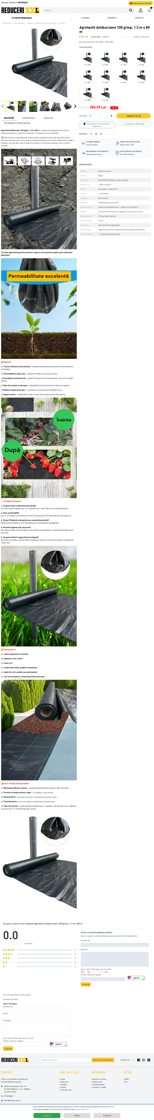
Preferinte (107, 1115)
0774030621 (8, 1096)
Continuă (85, 984)
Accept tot (47, 1115)
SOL (126, 1082)
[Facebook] (138, 1060)
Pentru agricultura (19, 23)
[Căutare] (132, 10)
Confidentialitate (99, 1084)
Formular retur (66, 1090)
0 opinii (141, 37)
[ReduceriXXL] (15, 1060)
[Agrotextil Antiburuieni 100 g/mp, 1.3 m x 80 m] (39, 63)
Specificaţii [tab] (29, 118)
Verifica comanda (141, 3)
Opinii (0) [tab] (48, 118)
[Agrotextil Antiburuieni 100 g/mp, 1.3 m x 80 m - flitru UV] (20, 10)
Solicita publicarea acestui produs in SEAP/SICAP (98, 125)
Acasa (62, 1079)
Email (5, 1013)
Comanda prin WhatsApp (134, 124)
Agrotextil (30, 23)
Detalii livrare (97, 1082)
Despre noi (64, 1082)
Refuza (77, 1115)
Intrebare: (7, 1020)
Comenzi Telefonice (14, 2)
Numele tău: (86, 940)
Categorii (63, 1084)
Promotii (112, 18)
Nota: (83, 972)
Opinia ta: (84, 949)
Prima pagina (6, 23)
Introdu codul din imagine (91, 974)
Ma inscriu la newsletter (103, 1060)
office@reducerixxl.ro (12, 1100)
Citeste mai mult (82, 1109)
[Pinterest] (148, 1060)
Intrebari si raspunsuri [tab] (17, 123)
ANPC (127, 1079)
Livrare (85, 18)
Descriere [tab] (9, 118)
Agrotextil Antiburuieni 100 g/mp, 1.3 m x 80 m (50, 23)
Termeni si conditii (99, 1087)
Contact (139, 18)
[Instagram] (143, 1060)
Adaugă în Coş (132, 116)
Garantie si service (99, 1079)
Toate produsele (23, 18)
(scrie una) (144, 37)
